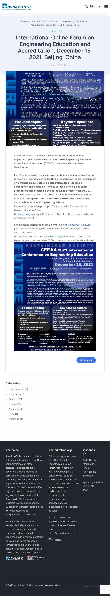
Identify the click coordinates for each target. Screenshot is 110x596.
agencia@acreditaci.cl (95, 482)
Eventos (57, 31)
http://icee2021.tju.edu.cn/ (77, 224)
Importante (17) (16, 394)
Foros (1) (13, 414)
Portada (25, 21)
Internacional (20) (18, 389)
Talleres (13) (15, 404)
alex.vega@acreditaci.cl (62, 236)
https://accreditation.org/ (62, 533)
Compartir (88, 360)
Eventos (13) (15, 399)
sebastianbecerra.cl (91, 586)
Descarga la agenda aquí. (27, 214)
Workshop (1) (15, 418)
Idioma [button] (95, 6)
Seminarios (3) (16, 409)
